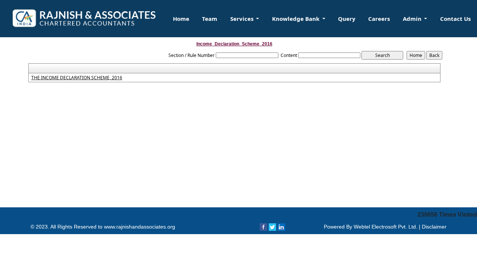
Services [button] (242, 18)
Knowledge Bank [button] (296, 18)
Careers (379, 18)
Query (347, 18)
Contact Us (455, 18)
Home (181, 18)
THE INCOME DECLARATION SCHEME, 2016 (76, 78)
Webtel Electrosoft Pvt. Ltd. (385, 227)
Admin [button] (413, 18)
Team (209, 18)
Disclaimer (434, 227)
